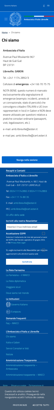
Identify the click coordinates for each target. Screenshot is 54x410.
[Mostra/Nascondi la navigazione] (6, 19)
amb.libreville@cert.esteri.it (24, 209)
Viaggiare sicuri (13, 287)
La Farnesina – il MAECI (18, 275)
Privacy (13, 242)
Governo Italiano (10, 5)
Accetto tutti (41, 405)
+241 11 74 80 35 (19, 197)
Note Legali (21, 242)
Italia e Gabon (13, 342)
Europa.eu (15, 311)
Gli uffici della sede (15, 215)
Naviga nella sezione (27, 160)
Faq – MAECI (12, 323)
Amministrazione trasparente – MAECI (25, 374)
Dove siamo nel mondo (17, 293)
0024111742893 (38, 191)
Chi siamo (11, 336)
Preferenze (20, 405)
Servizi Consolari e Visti (17, 348)
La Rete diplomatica (16, 281)
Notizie (9, 354)
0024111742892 (18, 191)
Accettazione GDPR (16, 233)
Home (5, 32)
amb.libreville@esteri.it (25, 203)
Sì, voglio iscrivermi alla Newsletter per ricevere (26, 250)
